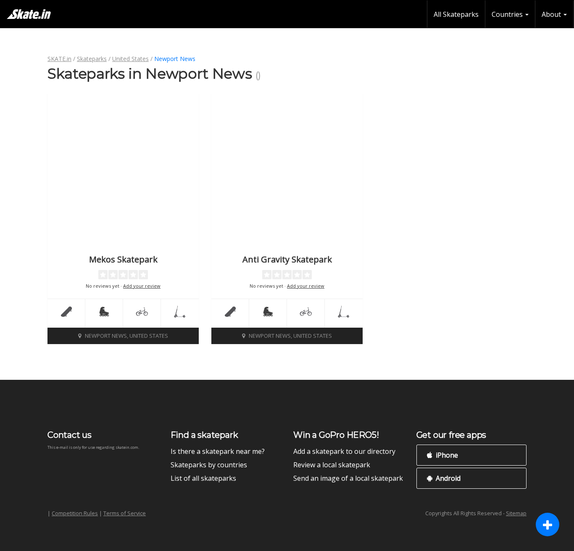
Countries (508, 14)
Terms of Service (124, 513)
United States (130, 59)
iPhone (446, 455)
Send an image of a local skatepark (348, 478)
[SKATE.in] (28, 14)
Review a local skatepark (331, 464)
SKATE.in (59, 59)
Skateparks (92, 59)
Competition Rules (75, 513)
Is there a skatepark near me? (218, 451)
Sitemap (516, 513)
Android (447, 478)
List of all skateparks (203, 478)
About (552, 14)
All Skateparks (456, 14)
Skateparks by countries (209, 464)
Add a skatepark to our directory (344, 451)
